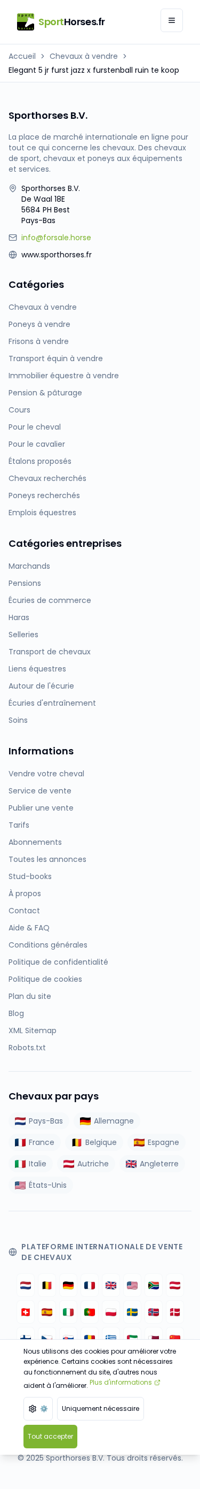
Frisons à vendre (39, 341)
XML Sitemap (33, 1030)
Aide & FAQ (29, 927)
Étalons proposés (40, 461)
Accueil (22, 56)
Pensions (25, 583)
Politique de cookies (45, 979)
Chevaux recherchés (47, 478)
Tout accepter (50, 1436)
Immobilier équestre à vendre (64, 375)
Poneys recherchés (44, 495)
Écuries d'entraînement (52, 703)
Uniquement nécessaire (100, 1408)
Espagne (163, 1142)
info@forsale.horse (56, 237)
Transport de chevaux (50, 651)
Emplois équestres (42, 512)
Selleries (23, 634)
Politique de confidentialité (58, 962)
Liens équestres (37, 668)
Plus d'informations (121, 1382)
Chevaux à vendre (84, 56)
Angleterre (159, 1163)
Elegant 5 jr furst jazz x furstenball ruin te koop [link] (94, 70)
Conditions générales (48, 945)
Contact (24, 910)
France (41, 1142)
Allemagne (114, 1121)
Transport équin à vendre (56, 358)
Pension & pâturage (45, 392)
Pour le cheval (35, 427)
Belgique (101, 1142)
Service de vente (40, 790)
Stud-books (30, 876)
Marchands (29, 566)
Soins (18, 720)
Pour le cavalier (37, 444)
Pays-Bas (46, 1121)
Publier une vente (41, 808)
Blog (16, 1013)
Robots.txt (27, 1047)
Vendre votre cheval (46, 773)
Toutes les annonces (47, 859)
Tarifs (19, 825)
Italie (37, 1163)
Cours (19, 409)
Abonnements (35, 842)
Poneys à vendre (39, 324)
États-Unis (48, 1185)
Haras (19, 617)
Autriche (93, 1163)
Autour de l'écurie (41, 686)
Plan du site (30, 996)
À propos (25, 893)
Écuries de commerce (50, 600)
